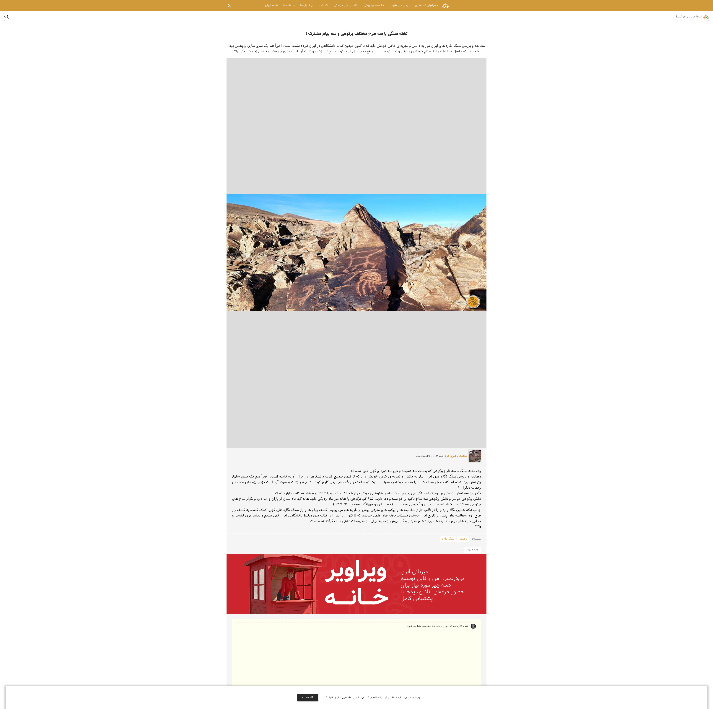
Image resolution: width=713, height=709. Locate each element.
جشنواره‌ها (306, 5)
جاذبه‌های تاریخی (374, 5)
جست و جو (6, 16)
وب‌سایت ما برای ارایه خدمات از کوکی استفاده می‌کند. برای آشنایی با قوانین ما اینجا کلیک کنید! (371, 698)
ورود (229, 5)
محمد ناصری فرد (456, 456)
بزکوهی (463, 539)
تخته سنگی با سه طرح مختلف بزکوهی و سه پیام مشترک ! (357, 33)
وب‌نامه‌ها (289, 5)
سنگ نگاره (448, 539)
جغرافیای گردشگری (426, 5)
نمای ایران (445, 5)
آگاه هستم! (307, 697)
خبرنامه (323, 5)
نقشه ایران (271, 5)
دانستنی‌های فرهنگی (346, 5)
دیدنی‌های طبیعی (399, 5)
